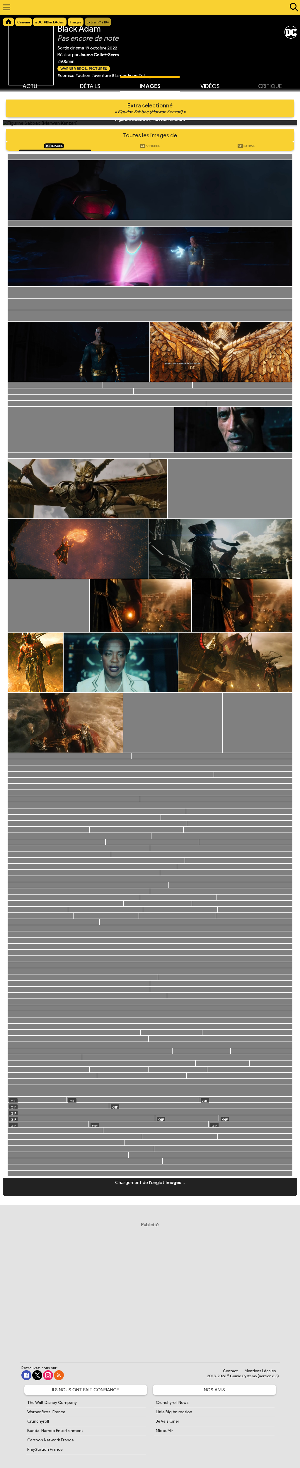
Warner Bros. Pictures (83, 68)
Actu (30, 86)
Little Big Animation (174, 1411)
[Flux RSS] (59, 1375)
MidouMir (164, 1430)
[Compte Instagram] (48, 1375)
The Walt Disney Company (52, 1402)
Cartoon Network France (50, 1440)
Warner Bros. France (46, 1411)
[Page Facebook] (26, 1375)
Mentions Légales (260, 1371)
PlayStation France (45, 1449)
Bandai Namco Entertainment (55, 1430)
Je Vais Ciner (167, 1421)
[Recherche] (293, 7)
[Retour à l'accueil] (147, 7)
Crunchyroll (38, 1421)
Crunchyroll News (172, 1402)
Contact (230, 1371)
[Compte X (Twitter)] (37, 1375)
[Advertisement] (150, 1287)
